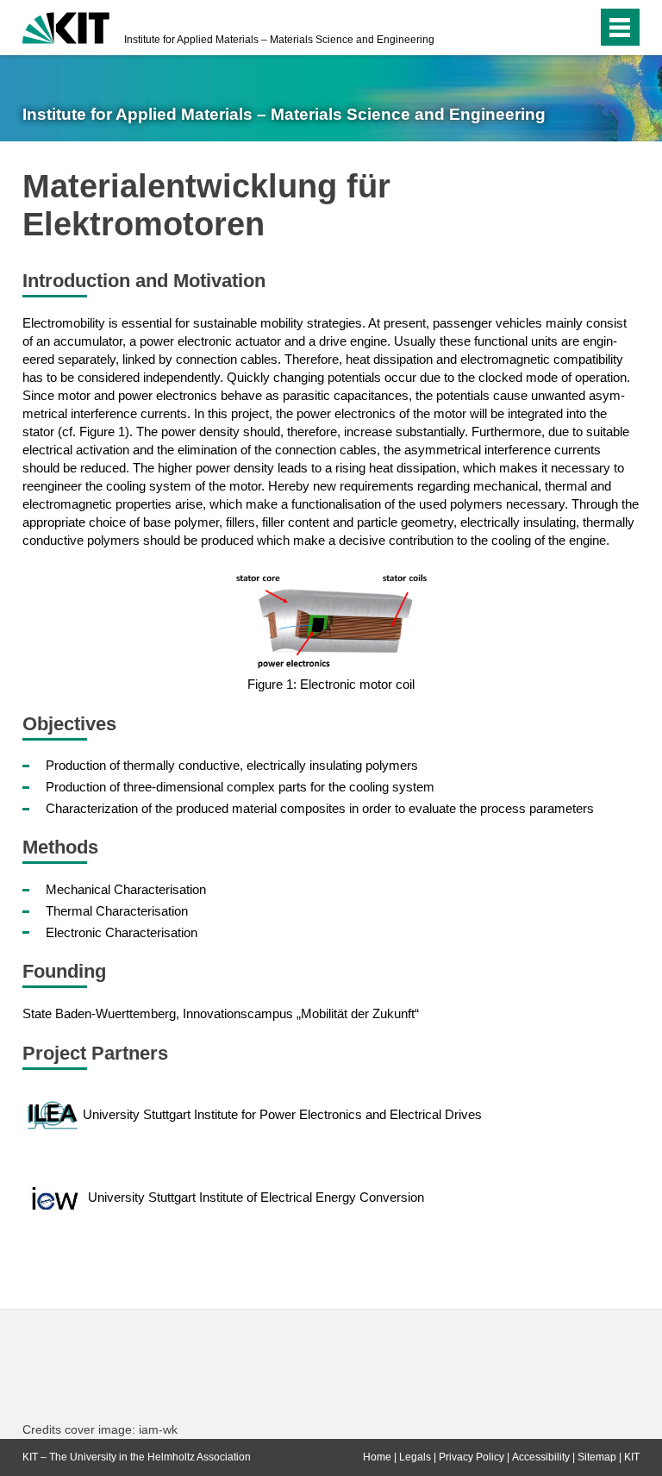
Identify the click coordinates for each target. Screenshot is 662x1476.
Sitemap (597, 1457)
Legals (415, 1457)
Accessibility (541, 1457)
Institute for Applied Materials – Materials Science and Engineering (279, 40)
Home (377, 1457)
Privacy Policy (471, 1457)
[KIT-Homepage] (65, 26)
